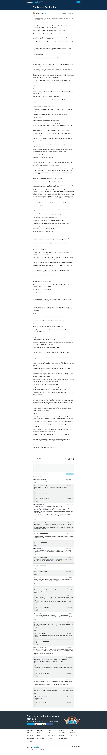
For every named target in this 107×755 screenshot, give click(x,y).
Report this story (36, 461)
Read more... (36, 517)
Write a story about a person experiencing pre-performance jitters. (57, 18)
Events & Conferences (53, 737)
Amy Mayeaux (42, 577)
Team (38, 733)
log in (43, 473)
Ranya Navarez (43, 679)
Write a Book (61, 733)
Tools (69, 2)
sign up (39, 473)
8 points (39, 557)
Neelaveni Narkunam (44, 533)
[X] (72, 746)
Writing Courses (51, 735)
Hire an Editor (29, 733)
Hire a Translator (30, 740)
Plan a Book (61, 735)
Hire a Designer (30, 735)
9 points (39, 542)
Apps (40, 2)
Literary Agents (73, 735)
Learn (65, 2)
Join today (29, 724)
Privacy (33, 749)
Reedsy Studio (62, 732)
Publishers (72, 737)
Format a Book (62, 737)
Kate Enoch (42, 548)
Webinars (50, 738)
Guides (49, 733)
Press (38, 735)
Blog (49, 732)
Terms (30, 749)
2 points (38, 548)
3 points (38, 533)
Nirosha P (42, 504)
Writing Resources (63, 738)
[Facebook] (78, 746)
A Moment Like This (41, 19)
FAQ (27, 749)
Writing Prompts (73, 733)
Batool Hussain (43, 565)
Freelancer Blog (51, 740)
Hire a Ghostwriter (30, 738)
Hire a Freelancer (30, 732)
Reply (34, 482)
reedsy (33, 2)
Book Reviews (73, 732)
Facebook (49, 724)
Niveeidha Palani (44, 485)
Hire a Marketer (30, 737)
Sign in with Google (39, 724)
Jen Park (41, 613)
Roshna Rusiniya (43, 479)
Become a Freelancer (41, 737)
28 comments (71, 13)
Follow (45, 13)
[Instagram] (74, 746)
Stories (61, 2)
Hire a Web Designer (31, 741)
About (38, 732)
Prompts (56, 2)
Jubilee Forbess (43, 647)
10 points (39, 485)
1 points (38, 577)
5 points (38, 479)
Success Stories (40, 738)
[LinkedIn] (76, 746)
